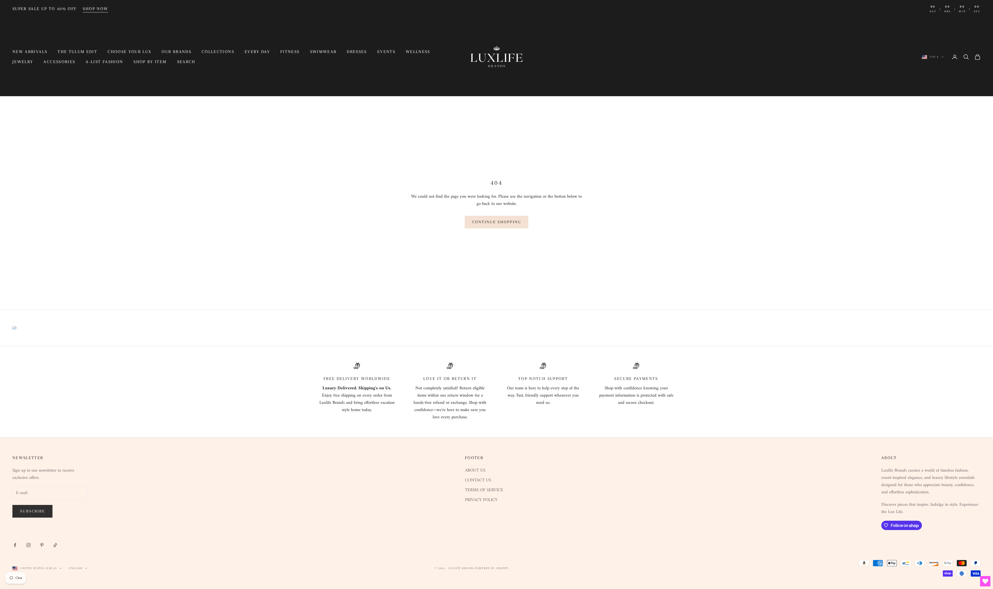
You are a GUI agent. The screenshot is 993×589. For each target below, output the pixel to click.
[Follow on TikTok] (55, 545)
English (75, 568)
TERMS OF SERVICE (484, 490)
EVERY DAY (257, 51)
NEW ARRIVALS (29, 51)
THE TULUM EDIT (77, 51)
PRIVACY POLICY (481, 500)
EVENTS (386, 51)
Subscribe (32, 511)
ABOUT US (475, 470)
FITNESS (289, 51)
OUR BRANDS (176, 51)
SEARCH (186, 61)
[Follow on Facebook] (15, 545)
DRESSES (357, 51)
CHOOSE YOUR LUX (129, 51)
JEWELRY (22, 61)
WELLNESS (418, 51)
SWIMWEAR (323, 51)
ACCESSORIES (59, 61)
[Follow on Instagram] (28, 545)
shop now (95, 8)
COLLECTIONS (218, 51)
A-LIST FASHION (104, 61)
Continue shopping (496, 222)
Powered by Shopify (492, 568)
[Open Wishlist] (985, 581)
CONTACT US (478, 480)
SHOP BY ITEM (150, 61)
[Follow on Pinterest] (41, 545)
